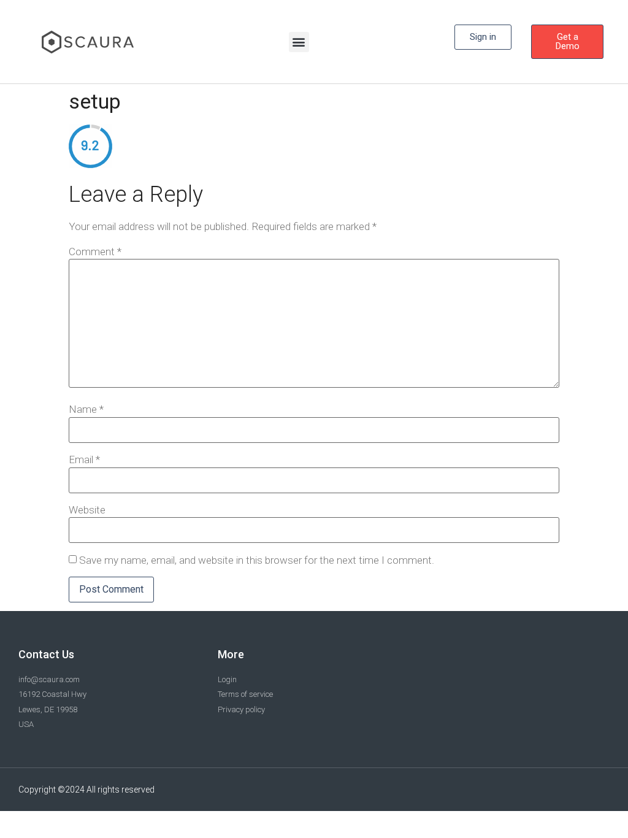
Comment (95, 252)
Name (86, 409)
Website (87, 510)
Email (84, 460)
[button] (299, 42)
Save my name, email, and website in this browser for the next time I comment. (256, 560)
